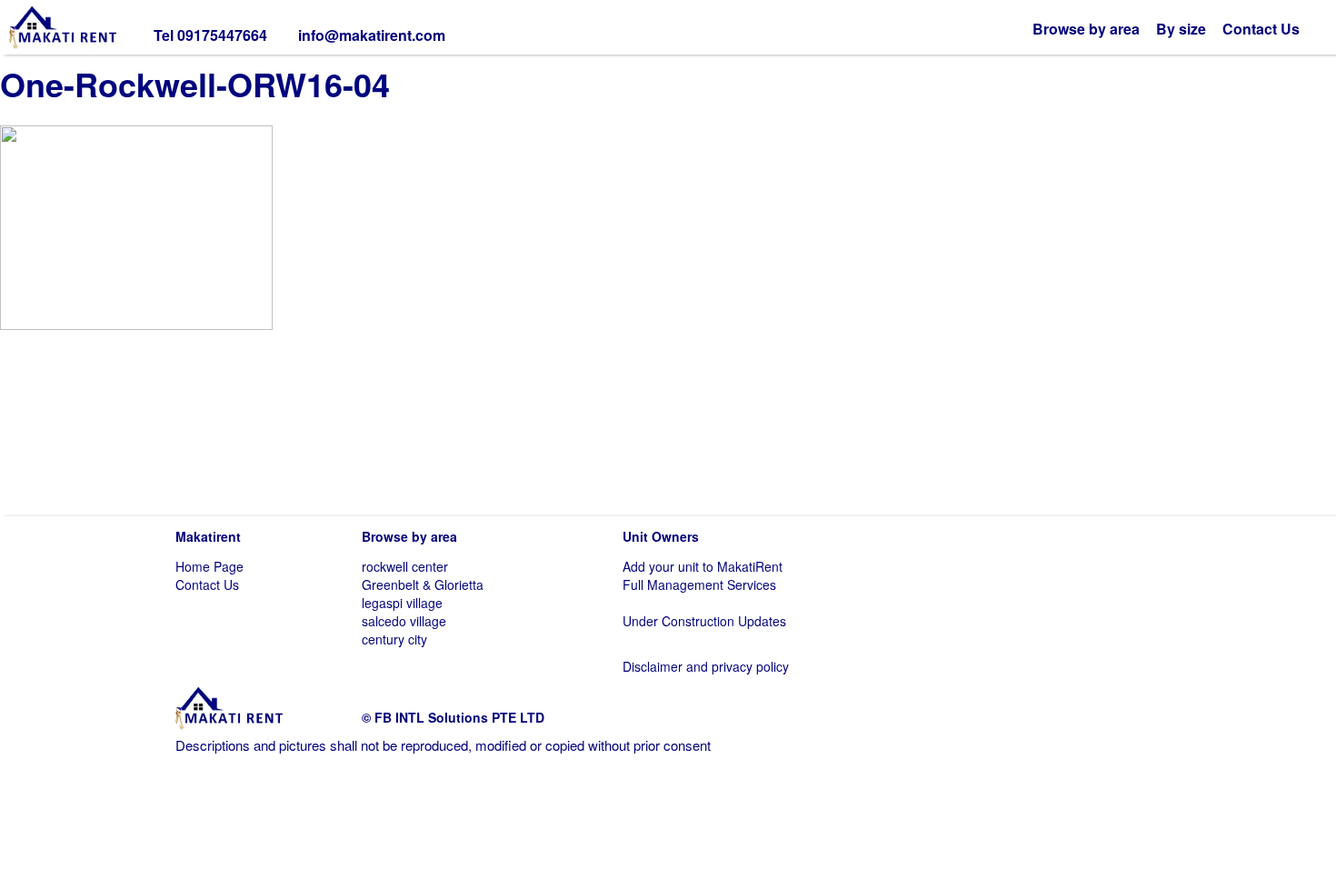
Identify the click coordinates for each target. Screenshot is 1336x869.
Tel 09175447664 (210, 35)
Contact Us (1261, 28)
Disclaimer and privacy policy (706, 666)
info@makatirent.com (371, 35)
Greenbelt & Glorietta (423, 584)
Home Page (209, 566)
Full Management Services (699, 584)
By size (1181, 28)
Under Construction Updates (704, 621)
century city (394, 639)
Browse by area (1086, 28)
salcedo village (404, 621)
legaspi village (402, 603)
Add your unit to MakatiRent (703, 566)
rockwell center (405, 566)
